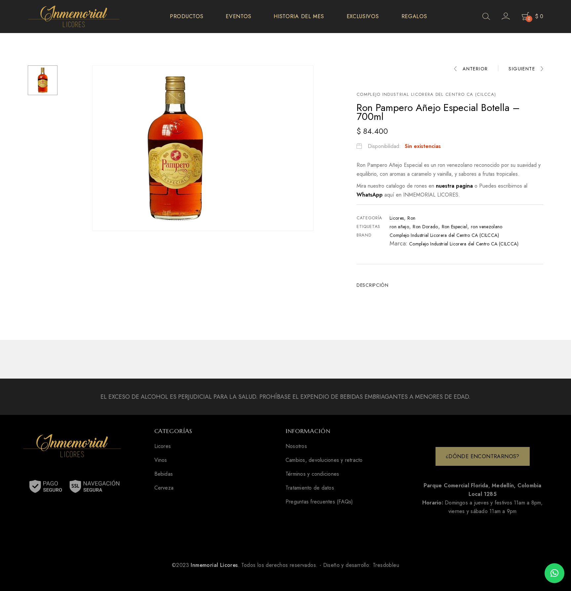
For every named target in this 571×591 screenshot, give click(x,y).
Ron (411, 218)
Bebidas (163, 474)
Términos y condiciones (312, 474)
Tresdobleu (386, 565)
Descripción (373, 285)
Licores (397, 218)
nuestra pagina (455, 186)
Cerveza (164, 488)
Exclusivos (363, 16)
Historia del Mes (299, 16)
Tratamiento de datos (310, 488)
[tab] (375, 285)
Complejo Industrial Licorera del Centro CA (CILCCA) (426, 94)
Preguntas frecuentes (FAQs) (319, 501)
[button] (554, 573)
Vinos (160, 460)
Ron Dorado (425, 226)
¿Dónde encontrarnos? (482, 456)
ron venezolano (487, 226)
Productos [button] (186, 16)
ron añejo (399, 226)
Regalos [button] (414, 16)
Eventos (238, 16)
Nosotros (296, 446)
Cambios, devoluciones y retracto (324, 460)
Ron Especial (454, 226)
